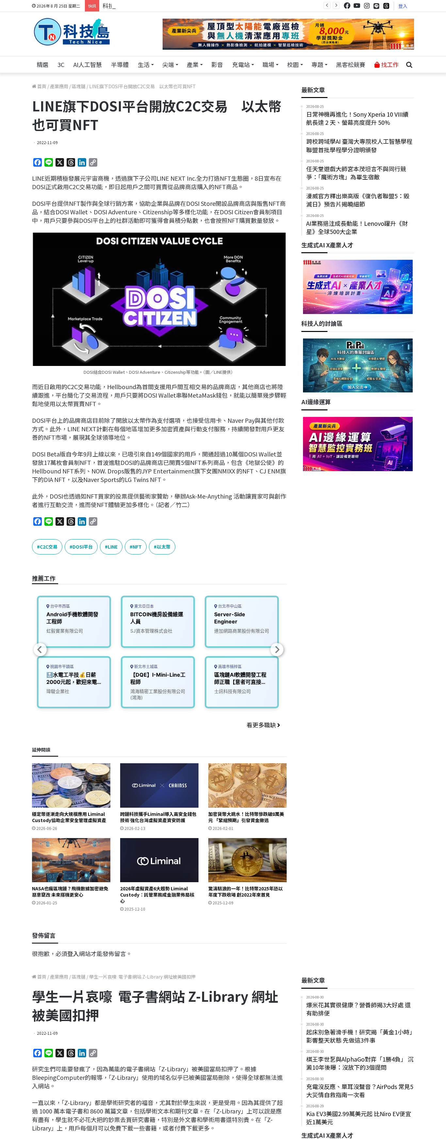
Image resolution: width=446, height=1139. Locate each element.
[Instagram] (367, 5)
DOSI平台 (82, 546)
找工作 (389, 64)
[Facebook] (347, 5)
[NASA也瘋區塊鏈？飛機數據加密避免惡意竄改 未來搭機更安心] (71, 860)
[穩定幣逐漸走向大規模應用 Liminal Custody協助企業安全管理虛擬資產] (71, 785)
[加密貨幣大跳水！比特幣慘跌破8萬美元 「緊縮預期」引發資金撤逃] (247, 785)
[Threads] (386, 5)
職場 (268, 64)
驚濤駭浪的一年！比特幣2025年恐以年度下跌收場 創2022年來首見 (245, 891)
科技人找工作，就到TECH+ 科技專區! (152, 5)
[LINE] (376, 6)
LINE (113, 546)
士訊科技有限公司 (232, 691)
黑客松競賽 (350, 64)
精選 (42, 64)
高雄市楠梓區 (229, 666)
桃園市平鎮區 (61, 666)
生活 (144, 64)
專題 (317, 64)
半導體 (120, 64)
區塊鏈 (79, 86)
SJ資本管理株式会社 (151, 631)
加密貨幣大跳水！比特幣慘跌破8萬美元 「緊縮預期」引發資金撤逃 (246, 817)
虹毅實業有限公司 (64, 631)
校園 (293, 64)
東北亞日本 (143, 606)
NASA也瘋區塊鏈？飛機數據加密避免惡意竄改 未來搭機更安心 (70, 891)
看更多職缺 (262, 724)
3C (60, 64)
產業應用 (59, 86)
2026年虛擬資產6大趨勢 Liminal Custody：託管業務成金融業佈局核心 (157, 894)
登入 (402, 6)
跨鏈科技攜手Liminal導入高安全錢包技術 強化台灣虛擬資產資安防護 (158, 817)
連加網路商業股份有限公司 (241, 631)
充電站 (241, 64)
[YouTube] (357, 5)
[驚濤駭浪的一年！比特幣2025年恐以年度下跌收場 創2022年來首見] (247, 860)
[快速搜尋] (409, 65)
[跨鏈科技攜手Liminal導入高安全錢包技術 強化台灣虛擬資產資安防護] (159, 785)
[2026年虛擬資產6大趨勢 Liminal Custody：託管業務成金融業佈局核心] (159, 860)
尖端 (168, 64)
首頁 (41, 86)
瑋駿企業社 (57, 691)
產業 (193, 64)
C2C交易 (48, 546)
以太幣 (163, 546)
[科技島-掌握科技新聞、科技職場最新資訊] (72, 31)
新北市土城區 (145, 666)
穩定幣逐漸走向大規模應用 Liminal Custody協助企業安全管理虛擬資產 (69, 817)
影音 (217, 64)
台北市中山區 (229, 606)
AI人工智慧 (87, 64)
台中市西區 (59, 606)
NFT (137, 546)
